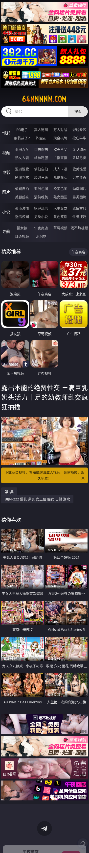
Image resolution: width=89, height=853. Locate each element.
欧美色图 (60, 188)
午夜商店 (41, 228)
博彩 (6, 133)
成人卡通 (60, 169)
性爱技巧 (79, 216)
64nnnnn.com (44, 99)
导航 (6, 231)
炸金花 (41, 138)
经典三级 (41, 177)
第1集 (9, 491)
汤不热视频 (79, 228)
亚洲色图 (41, 188)
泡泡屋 (41, 236)
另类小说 (41, 216)
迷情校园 (22, 216)
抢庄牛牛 (79, 138)
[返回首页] (83, 843)
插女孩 (22, 228)
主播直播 (60, 157)
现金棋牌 (60, 138)
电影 (6, 172)
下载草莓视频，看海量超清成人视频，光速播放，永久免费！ (44, 475)
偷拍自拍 (41, 169)
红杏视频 (22, 236)
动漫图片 (79, 188)
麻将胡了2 (22, 138)
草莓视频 (60, 228)
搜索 (77, 111)
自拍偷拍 (41, 149)
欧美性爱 (79, 169)
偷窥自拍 (22, 188)
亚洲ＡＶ (22, 149)
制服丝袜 (22, 177)
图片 (6, 192)
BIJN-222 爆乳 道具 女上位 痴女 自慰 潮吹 (37, 499)
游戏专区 (79, 129)
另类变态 (79, 177)
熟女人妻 (22, 157)
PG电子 (22, 129)
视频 (6, 153)
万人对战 (60, 129)
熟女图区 (60, 197)
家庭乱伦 (41, 208)
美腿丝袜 (22, 197)
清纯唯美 (41, 197)
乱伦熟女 (60, 177)
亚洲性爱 (22, 169)
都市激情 (22, 208)
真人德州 (41, 129)
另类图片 (79, 197)
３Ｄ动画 (79, 149)
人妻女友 (60, 208)
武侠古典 (79, 208)
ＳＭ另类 (79, 157)
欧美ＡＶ (60, 149)
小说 (6, 211)
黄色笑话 (60, 216)
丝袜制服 (41, 157)
